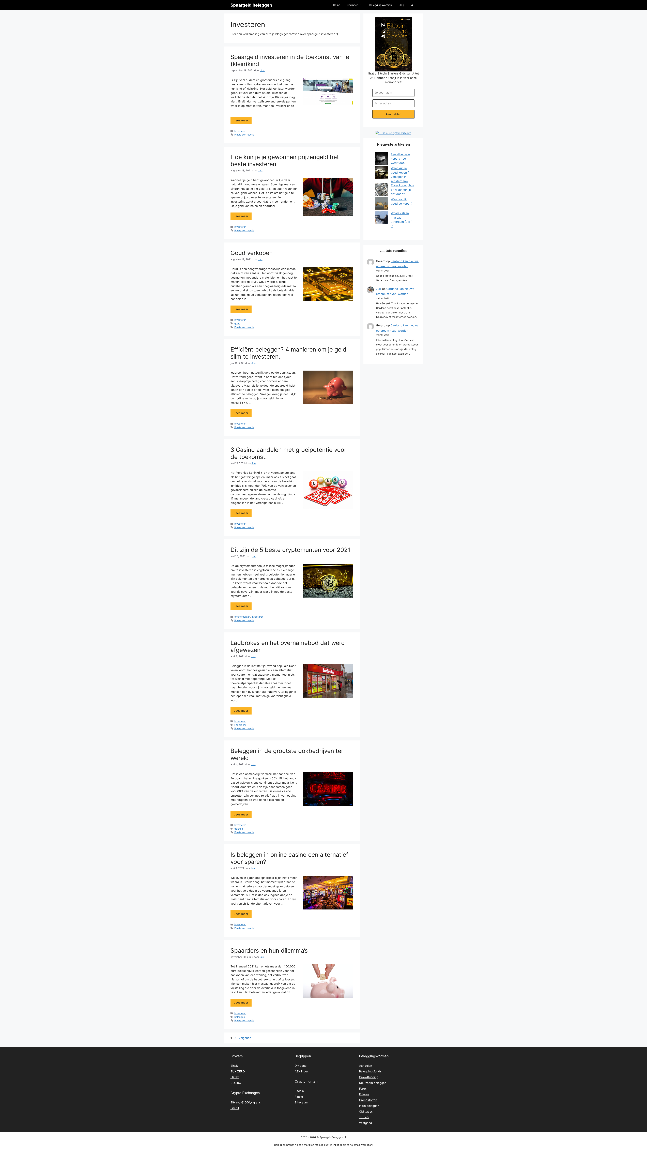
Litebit (234, 1108)
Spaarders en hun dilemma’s (269, 950)
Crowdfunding (368, 1077)
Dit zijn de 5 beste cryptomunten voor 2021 (290, 549)
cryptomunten (242, 616)
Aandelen (365, 1065)
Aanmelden (393, 114)
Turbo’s (364, 1117)
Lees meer (241, 120)
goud (237, 323)
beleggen (239, 1016)
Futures (364, 1094)
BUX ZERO (237, 1071)
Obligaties (366, 1111)
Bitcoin (299, 1091)
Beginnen (352, 5)
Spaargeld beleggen (251, 5)
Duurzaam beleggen (372, 1083)
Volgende (247, 1038)
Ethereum (301, 1102)
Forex (362, 1088)
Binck (234, 1065)
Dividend (301, 1065)
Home (336, 5)
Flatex (234, 1077)
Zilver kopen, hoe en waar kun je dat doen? (402, 190)
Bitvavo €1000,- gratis (245, 1102)
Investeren (240, 131)
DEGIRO (235, 1083)
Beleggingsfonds (370, 1071)
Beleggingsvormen (380, 5)
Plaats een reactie (244, 134)
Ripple (299, 1096)
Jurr (378, 289)
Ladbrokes (240, 724)
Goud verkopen (251, 252)
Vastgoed (365, 1123)
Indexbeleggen (369, 1105)
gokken (238, 828)
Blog (401, 5)
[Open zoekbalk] (412, 5)
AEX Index (302, 1071)
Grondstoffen (368, 1100)
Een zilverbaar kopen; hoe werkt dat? (400, 159)
